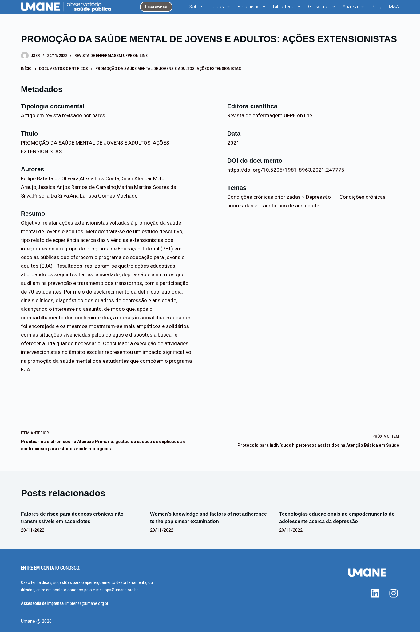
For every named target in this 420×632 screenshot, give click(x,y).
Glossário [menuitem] (318, 7)
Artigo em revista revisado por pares (63, 115)
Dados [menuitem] (217, 7)
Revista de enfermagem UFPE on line (111, 56)
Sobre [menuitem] (195, 7)
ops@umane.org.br (121, 589)
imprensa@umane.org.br (86, 603)
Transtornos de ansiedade (289, 205)
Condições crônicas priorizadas (264, 197)
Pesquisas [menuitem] (248, 7)
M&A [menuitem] (394, 7)
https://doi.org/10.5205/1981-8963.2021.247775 (285, 170)
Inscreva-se (156, 6)
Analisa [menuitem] (350, 7)
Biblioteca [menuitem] (284, 7)
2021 (233, 143)
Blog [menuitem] (376, 7)
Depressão (318, 197)
